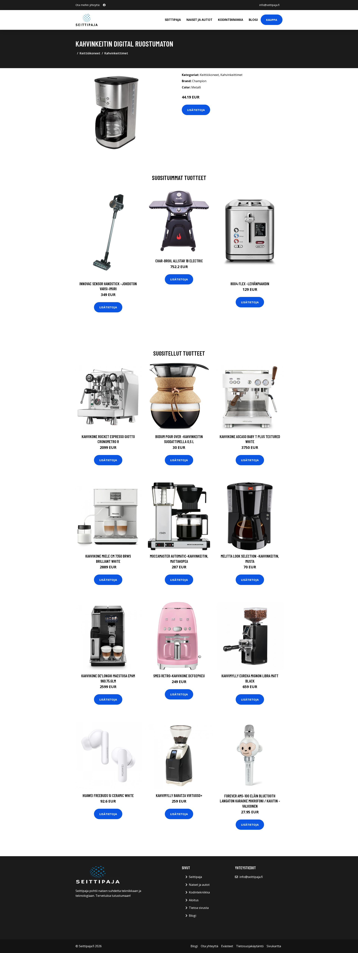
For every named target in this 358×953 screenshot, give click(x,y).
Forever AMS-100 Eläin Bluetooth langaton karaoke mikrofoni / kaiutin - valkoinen (250, 800)
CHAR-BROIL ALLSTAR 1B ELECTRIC (179, 260)
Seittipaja (173, 20)
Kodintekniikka (230, 20)
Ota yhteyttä (209, 946)
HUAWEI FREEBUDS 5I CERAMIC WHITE (108, 795)
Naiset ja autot (199, 20)
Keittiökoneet (90, 53)
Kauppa (271, 20)
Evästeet (227, 946)
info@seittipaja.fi (269, 5)
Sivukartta (274, 946)
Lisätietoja (196, 110)
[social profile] (104, 5)
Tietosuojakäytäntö (250, 946)
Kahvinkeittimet (116, 53)
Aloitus (194, 900)
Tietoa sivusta (199, 908)
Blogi (253, 20)
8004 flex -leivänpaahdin (249, 283)
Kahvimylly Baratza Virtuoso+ (179, 795)
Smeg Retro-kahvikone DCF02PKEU (179, 675)
